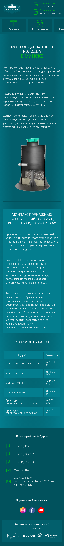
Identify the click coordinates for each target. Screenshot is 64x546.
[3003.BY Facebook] (32, 510)
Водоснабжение (40, 29)
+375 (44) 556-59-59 (24, 462)
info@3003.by (21, 470)
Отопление (14, 29)
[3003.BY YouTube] (41, 510)
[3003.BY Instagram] (23, 510)
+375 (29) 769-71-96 (24, 454)
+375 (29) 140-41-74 (24, 446)
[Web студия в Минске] (50, 536)
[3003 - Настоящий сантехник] (12, 8)
